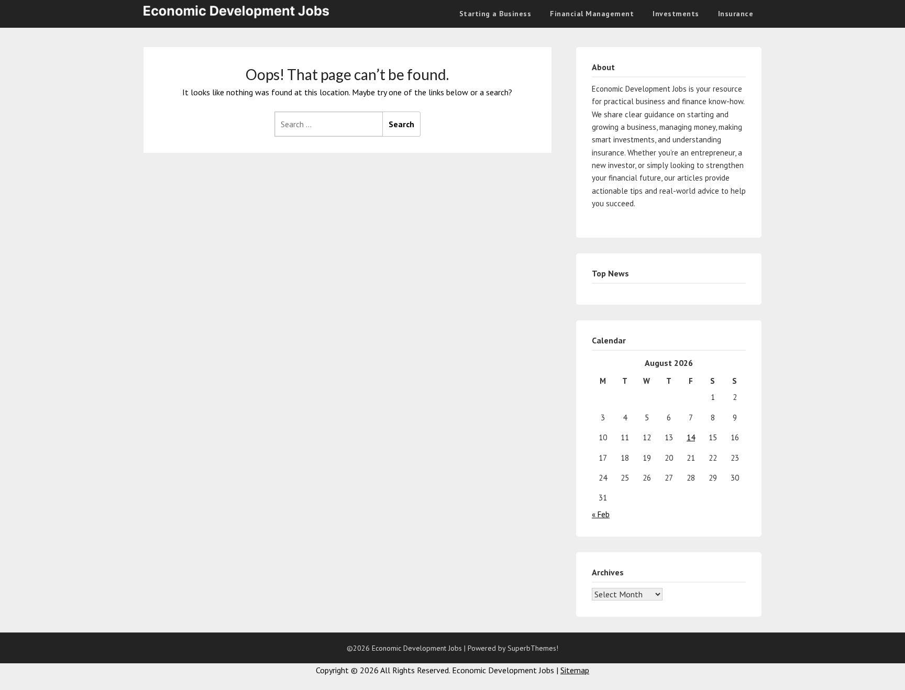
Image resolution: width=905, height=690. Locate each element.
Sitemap (574, 670)
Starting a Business (495, 13)
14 (691, 437)
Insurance (736, 13)
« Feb (601, 514)
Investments (676, 13)
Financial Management (592, 13)
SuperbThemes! (532, 648)
